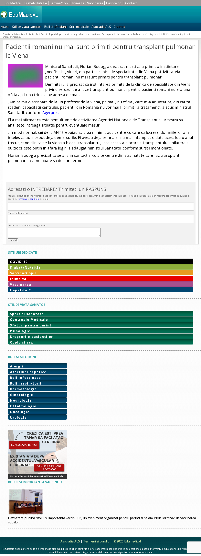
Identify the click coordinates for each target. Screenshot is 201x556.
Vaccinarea (95, 3)
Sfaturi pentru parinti (31, 325)
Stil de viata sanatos (26, 27)
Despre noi (114, 3)
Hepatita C (20, 290)
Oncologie (20, 412)
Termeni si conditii (96, 541)
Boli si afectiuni (55, 27)
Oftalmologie (23, 406)
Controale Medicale (29, 319)
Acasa (5, 27)
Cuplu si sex (21, 342)
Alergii (16, 366)
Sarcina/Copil (59, 3)
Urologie (18, 417)
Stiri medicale (79, 27)
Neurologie (21, 400)
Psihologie (20, 331)
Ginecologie (21, 395)
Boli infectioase (25, 378)
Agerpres (50, 112)
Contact (131, 3)
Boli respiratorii (25, 383)
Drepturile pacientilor (31, 337)
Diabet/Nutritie (35, 3)
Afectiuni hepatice (28, 372)
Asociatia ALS (101, 27)
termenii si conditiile (28, 198)
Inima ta (78, 3)
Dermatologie (23, 389)
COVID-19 (19, 262)
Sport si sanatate (27, 314)
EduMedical (13, 3)
